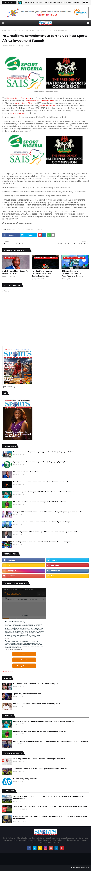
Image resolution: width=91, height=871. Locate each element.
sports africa (16, 229)
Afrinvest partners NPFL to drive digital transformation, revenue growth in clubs (45, 532)
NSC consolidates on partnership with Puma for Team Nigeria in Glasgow (72, 273)
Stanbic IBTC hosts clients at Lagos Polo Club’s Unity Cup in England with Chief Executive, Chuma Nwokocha (48, 797)
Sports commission (28, 229)
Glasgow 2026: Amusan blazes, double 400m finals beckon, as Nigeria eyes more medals (47, 512)
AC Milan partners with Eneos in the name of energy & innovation (39, 759)
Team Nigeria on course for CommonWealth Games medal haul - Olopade (42, 542)
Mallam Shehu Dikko (24, 103)
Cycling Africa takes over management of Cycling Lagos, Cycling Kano (40, 462)
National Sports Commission (19, 98)
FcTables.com (7, 671)
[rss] (23, 565)
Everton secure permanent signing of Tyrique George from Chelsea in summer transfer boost (50, 741)
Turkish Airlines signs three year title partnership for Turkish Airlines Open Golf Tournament (50, 806)
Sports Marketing (9, 46)
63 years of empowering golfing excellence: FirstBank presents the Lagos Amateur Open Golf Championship (50, 817)
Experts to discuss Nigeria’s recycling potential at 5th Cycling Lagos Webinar (43, 452)
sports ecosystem (18, 113)
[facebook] (23, 560)
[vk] (67, 571)
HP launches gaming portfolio (25, 779)
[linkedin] (56, 848)
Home (4, 31)
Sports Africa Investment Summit (39, 100)
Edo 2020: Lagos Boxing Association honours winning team (36, 704)
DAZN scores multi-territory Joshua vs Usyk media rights (35, 684)
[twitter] (67, 560)
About (78, 868)
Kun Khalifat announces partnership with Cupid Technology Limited (42, 273)
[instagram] (23, 571)
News (9, 229)
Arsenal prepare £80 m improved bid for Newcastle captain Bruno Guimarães (43, 492)
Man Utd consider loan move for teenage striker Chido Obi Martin (47, 2)
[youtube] (23, 576)
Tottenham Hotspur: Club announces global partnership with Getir (40, 769)
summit (10, 31)
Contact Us (85, 868)
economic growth (47, 105)
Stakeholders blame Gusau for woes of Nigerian (15, 272)
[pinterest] (67, 565)
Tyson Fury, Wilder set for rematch (27, 694)
